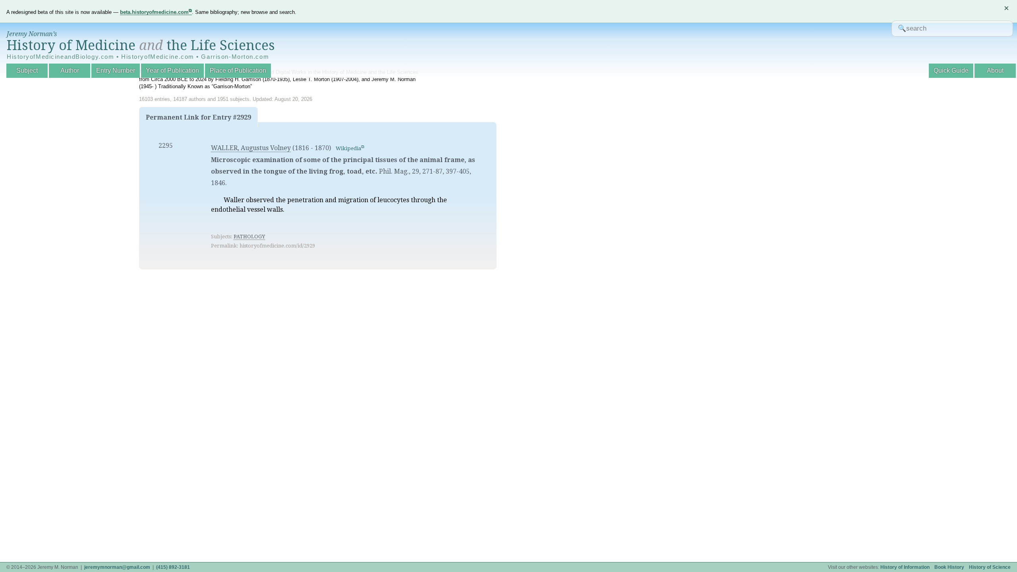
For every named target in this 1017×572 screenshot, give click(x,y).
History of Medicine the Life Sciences (141, 45)
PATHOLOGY (249, 237)
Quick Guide (951, 70)
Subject (27, 70)
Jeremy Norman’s (32, 34)
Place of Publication (238, 70)
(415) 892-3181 (173, 567)
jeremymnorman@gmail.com (117, 567)
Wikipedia (348, 148)
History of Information (905, 567)
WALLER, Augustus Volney (251, 148)
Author (69, 70)
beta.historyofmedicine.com (154, 12)
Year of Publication (172, 70)
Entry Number (115, 70)
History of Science (990, 567)
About (995, 70)
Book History (949, 567)
